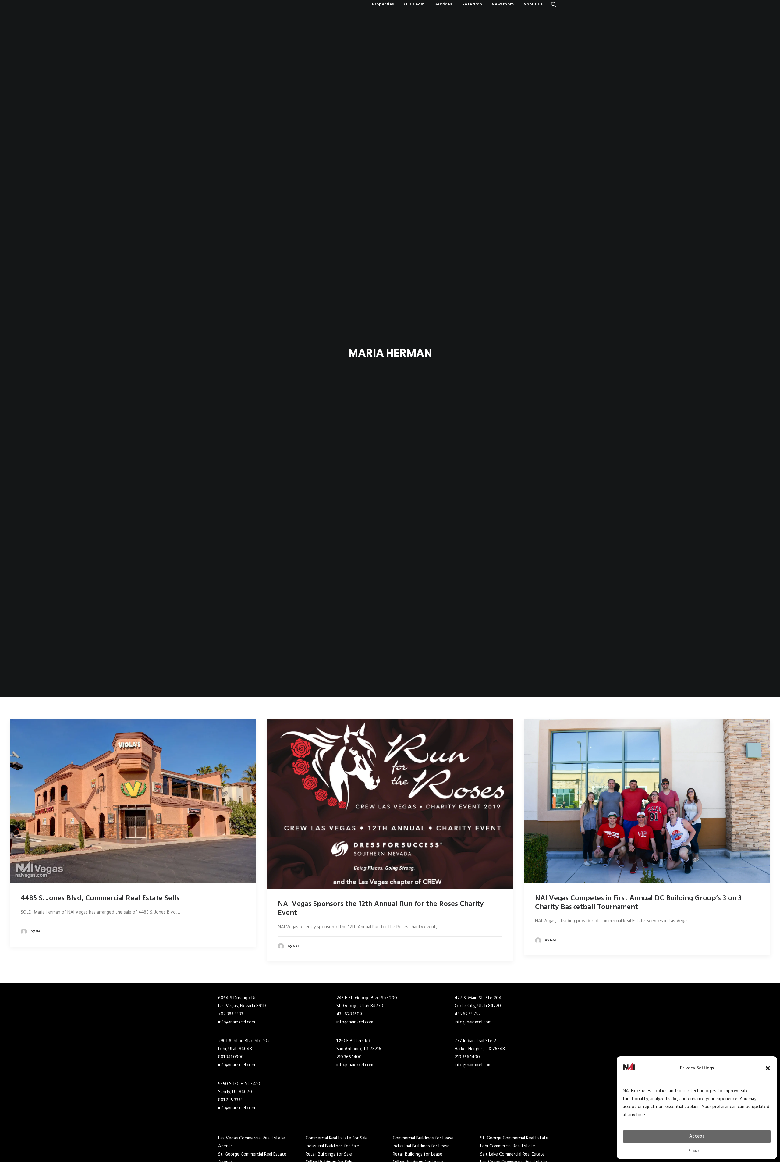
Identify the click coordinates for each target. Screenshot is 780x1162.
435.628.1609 (349, 1014)
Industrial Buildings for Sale (332, 1146)
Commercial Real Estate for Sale (337, 1138)
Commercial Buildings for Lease (423, 1138)
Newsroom (503, 4)
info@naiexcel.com (236, 1022)
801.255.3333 (230, 1100)
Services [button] (443, 4)
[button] (768, 1068)
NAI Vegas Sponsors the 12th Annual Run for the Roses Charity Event (381, 908)
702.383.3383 (230, 1014)
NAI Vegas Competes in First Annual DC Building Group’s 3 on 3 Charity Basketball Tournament (638, 903)
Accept (696, 1136)
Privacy (694, 1150)
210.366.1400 (349, 1057)
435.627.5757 (468, 1014)
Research (472, 4)
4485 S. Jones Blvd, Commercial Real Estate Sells (100, 898)
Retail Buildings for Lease (417, 1154)
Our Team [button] (414, 4)
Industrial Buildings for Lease (421, 1146)
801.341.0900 (231, 1057)
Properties (383, 4)
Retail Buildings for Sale (329, 1154)
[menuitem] (383, 4)
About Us (533, 4)
